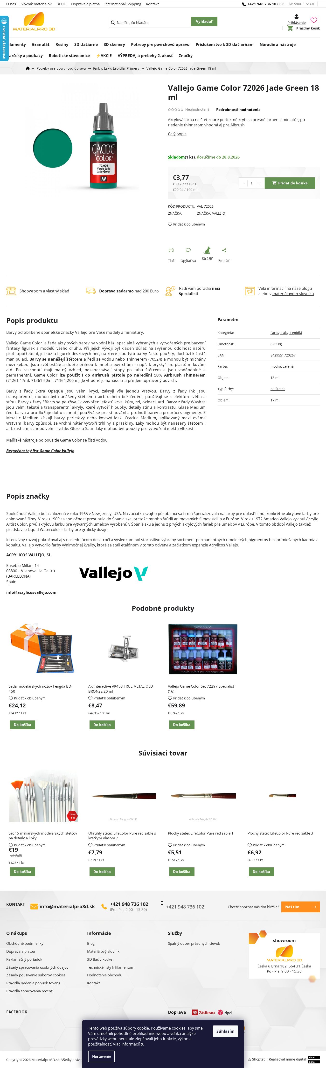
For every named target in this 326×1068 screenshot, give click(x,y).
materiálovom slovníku (293, 293)
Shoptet (258, 1059)
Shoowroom (31, 291)
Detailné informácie (244, 134)
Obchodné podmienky (24, 943)
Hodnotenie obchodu (104, 975)
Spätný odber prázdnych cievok (194, 943)
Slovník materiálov (36, 3)
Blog (91, 943)
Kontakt (152, 3)
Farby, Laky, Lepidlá (286, 332)
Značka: (211, 213)
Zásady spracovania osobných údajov (37, 967)
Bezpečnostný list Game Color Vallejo (40, 450)
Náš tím (292, 906)
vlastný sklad (57, 291)
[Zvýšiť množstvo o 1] (259, 183)
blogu (307, 288)
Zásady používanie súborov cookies (35, 975)
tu (143, 1044)
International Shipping (122, 3)
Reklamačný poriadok (24, 959)
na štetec (278, 388)
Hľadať (204, 21)
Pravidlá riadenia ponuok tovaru (33, 983)
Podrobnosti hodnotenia (238, 109)
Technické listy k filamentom (110, 967)
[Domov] (29, 68)
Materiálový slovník (103, 951)
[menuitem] (16, 43)
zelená (288, 366)
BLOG (61, 3)
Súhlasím (225, 1031)
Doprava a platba (85, 3)
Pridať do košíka (293, 183)
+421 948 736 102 (129, 904)
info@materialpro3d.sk (67, 906)
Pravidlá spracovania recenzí (30, 990)
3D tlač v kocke (99, 959)
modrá (276, 366)
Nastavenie (101, 1056)
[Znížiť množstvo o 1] (244, 183)
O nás (11, 3)
